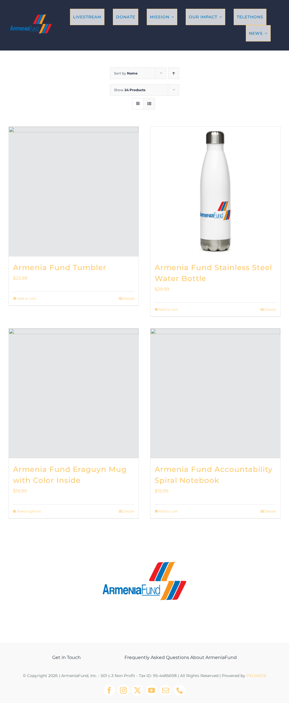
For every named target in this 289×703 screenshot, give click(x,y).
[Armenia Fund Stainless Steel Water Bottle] (215, 192)
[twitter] (137, 690)
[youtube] (151, 690)
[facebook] (109, 690)
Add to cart (26, 298)
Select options (29, 511)
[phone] (179, 690)
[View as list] (149, 103)
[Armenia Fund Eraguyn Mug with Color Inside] (74, 393)
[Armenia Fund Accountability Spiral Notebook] (215, 393)
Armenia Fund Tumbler (59, 267)
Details (128, 298)
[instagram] (123, 690)
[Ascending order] (173, 73)
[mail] (165, 690)
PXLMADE (256, 675)
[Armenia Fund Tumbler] (74, 192)
